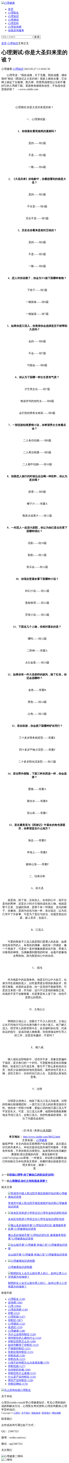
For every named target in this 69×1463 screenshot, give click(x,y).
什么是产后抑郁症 (22, 1376)
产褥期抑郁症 (19, 1348)
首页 (10, 9)
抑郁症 (15, 1320)
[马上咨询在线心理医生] (16, 1390)
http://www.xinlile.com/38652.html (41, 1136)
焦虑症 (15, 1327)
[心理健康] (8, 3)
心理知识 (13, 16)
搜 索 (36, 37)
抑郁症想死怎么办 (22, 1341)
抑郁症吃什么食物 (22, 1373)
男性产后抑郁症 (20, 1380)
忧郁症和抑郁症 (20, 1352)
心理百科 (13, 23)
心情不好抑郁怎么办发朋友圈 (28, 1362)
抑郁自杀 (16, 1359)
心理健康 (41, 1140)
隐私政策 (36, 1413)
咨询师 (15, 1302)
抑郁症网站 (18, 1383)
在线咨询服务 (16, 30)
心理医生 (13, 12)
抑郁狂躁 (16, 1366)
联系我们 (46, 1413)
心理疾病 (16, 1316)
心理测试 (13, 19)
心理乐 (16, 1413)
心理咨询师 (14, 26)
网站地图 (56, 1413)
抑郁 (14, 1313)
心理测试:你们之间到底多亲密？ (28, 1180)
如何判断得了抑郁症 (23, 1345)
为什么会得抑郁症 (22, 1334)
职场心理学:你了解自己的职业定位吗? (31, 1174)
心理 (14, 1306)
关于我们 (25, 1413)
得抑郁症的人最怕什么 (24, 1337)
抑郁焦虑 (16, 1355)
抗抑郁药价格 (19, 1369)
